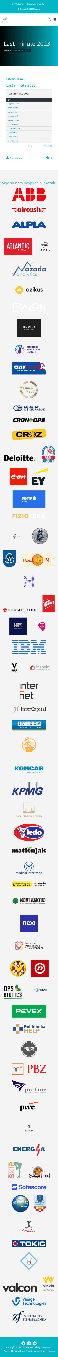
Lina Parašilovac (14, 128)
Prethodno (11, 146)
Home (6, 50)
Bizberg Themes (47, 1351)
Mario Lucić (12, 112)
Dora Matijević (13, 124)
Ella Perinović (13, 141)
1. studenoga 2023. (15, 79)
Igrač (9, 100)
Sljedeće (48, 146)
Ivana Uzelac (13, 137)
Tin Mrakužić (12, 133)
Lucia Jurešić (13, 116)
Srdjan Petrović (13, 120)
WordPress (20, 1351)
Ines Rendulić (13, 108)
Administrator (16, 158)
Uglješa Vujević (14, 104)
